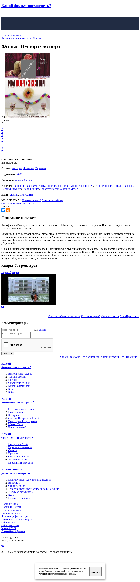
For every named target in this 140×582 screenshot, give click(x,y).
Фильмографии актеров (15, 516)
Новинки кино (10, 503)
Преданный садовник (20, 462)
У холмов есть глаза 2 (20, 491)
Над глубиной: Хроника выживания (29, 479)
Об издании (8, 522)
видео (15, 272)
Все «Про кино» (129, 316)
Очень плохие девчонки (22, 409)
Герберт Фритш (49, 188)
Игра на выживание (20, 447)
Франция (28, 168)
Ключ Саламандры (19, 385)
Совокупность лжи (19, 382)
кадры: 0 (6, 272)
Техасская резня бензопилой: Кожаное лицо (33, 488)
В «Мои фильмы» (23, 203)
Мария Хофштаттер (81, 185)
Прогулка (13, 453)
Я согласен (95, 571)
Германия (40, 168)
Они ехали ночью (18, 456)
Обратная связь (10, 525)
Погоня (12, 379)
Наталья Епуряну (11, 188)
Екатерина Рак (21, 185)
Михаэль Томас (60, 185)
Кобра (11, 392)
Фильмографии (110, 316)
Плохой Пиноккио (19, 498)
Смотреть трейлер (52, 200)
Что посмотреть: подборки (16, 519)
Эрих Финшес (31, 188)
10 (2, 153)
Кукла (11, 495)
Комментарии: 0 (31, 200)
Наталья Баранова (124, 185)
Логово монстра (17, 459)
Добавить (7, 353)
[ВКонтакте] (3, 210)
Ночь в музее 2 (16, 412)
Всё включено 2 (17, 427)
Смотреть (6, 203)
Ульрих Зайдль (23, 180)
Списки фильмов (70, 316)
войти (42, 329)
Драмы (14, 194)
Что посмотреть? (90, 316)
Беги (11, 388)
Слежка (12, 450)
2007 (19, 174)
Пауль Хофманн (40, 185)
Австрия (17, 168)
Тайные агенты (17, 376)
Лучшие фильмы (11, 35)
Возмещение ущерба (20, 373)
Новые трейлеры (11, 506)
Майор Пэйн (15, 424)
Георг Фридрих (103, 185)
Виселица (14, 482)
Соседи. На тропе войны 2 (23, 418)
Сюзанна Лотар (69, 188)
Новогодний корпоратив (22, 421)
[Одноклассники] (8, 210)
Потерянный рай (18, 444)
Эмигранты (26, 194)
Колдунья (13, 415)
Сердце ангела (16, 485)
